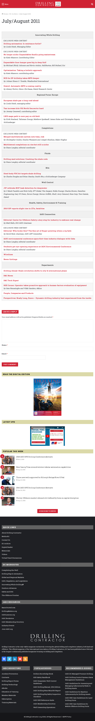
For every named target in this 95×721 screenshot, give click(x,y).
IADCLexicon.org (8, 615)
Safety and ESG (7, 592)
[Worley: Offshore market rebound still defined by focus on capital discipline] (8, 501)
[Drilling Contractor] (47, 4)
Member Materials (9, 695)
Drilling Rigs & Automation (12, 574)
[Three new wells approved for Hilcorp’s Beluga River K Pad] (8, 480)
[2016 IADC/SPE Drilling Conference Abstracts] (8, 491)
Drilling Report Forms (10, 681)
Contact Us (6, 540)
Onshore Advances (9, 588)
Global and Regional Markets (13, 577)
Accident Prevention (10, 674)
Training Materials (9, 702)
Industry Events (8, 625)
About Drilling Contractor (11, 533)
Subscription (7, 699)
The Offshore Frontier (10, 595)
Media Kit (5, 536)
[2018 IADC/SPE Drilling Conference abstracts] (8, 460)
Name (5, 345)
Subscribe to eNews (47, 511)
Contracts (5, 677)
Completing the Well (10, 570)
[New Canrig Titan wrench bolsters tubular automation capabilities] (8, 470)
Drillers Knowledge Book (43, 674)
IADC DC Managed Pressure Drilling (79, 674)
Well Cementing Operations (44, 707)
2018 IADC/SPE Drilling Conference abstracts (34, 457)
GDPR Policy (66, 717)
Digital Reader (7, 547)
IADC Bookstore (8, 618)
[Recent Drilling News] (47, 415)
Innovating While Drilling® (13, 584)
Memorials (6, 551)
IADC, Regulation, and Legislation (15, 581)
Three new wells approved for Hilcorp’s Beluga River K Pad (40, 477)
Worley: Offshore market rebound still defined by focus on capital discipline (47, 498)
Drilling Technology (10, 684)
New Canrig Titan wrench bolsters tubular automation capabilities (43, 467)
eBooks (4, 688)
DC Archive (13, 14)
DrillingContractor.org (33, 717)
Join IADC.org (7, 629)
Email (5, 354)
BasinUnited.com (8, 608)
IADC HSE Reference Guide (43, 700)
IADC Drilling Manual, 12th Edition (46, 687)
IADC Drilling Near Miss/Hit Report (47, 691)
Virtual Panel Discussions (12, 558)
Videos (4, 554)
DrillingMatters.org (9, 611)
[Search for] (92, 5)
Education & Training (10, 692)
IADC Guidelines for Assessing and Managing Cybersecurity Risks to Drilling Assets (78, 685)
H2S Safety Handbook (41, 677)
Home (5, 14)
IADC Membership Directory (13, 622)
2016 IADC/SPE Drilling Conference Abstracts (34, 488)
